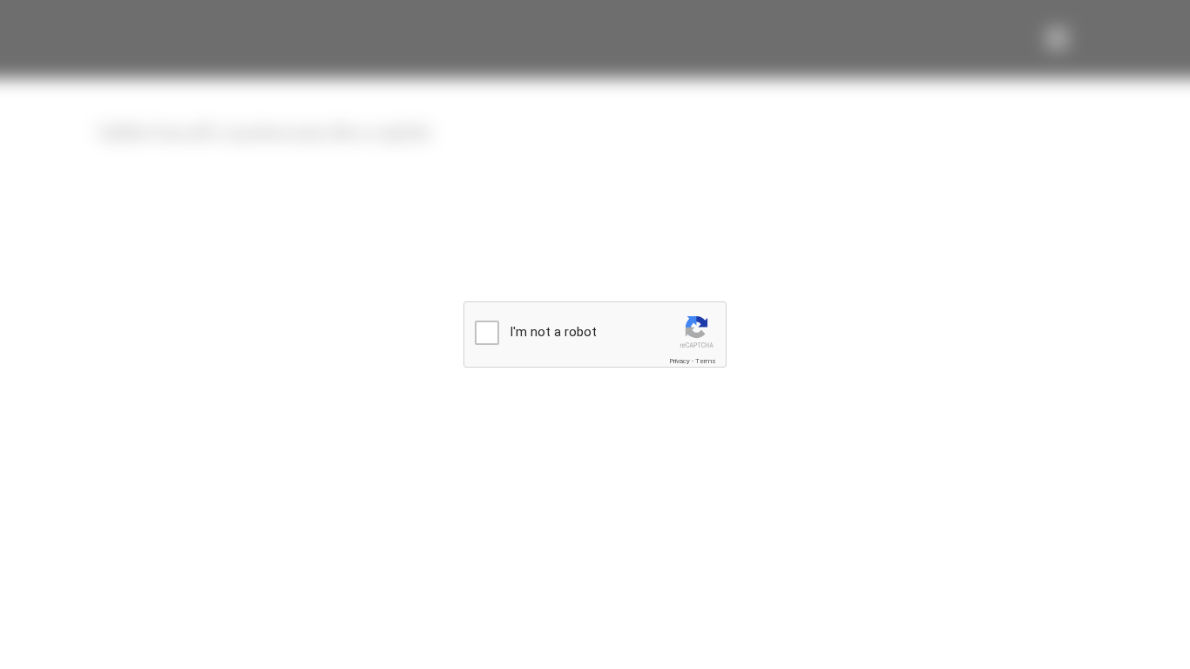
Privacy (679, 361)
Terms (705, 361)
